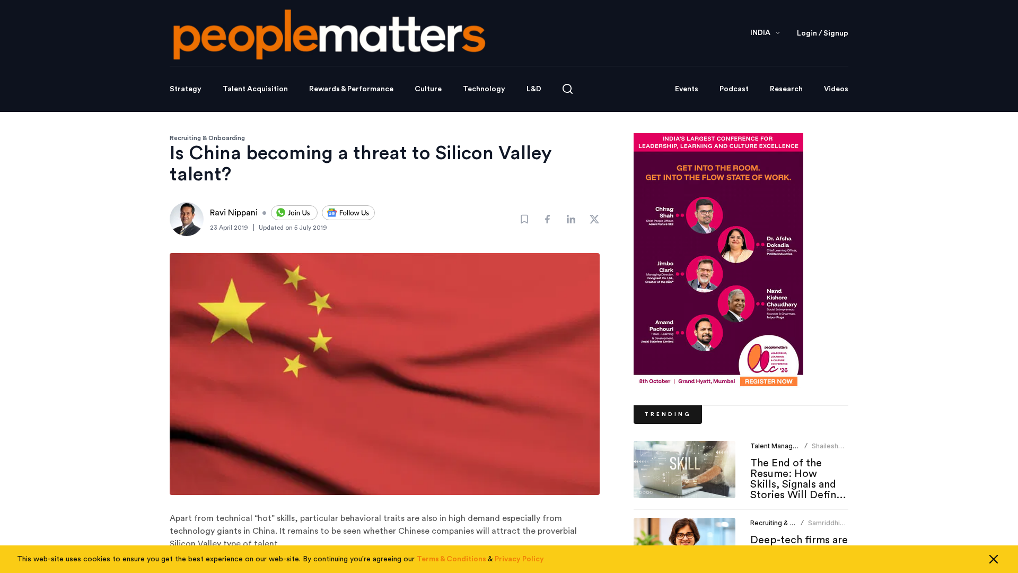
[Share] (547, 219)
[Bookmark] (524, 219)
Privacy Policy (519, 559)
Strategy (185, 89)
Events (686, 89)
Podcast (734, 89)
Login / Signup (822, 33)
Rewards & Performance (351, 89)
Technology (484, 89)
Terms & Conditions (451, 559)
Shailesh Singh (825, 450)
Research (786, 89)
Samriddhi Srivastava (824, 527)
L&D (533, 89)
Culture (428, 89)
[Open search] (568, 89)
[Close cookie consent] (993, 559)
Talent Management (781, 446)
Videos (836, 89)
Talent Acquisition (255, 89)
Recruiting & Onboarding (207, 138)
